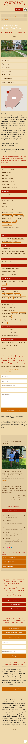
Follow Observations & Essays (14, 632)
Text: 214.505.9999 (6, 371)
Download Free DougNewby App (13, 689)
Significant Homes (8, 702)
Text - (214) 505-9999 (10, 562)
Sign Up (14, 656)
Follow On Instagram (14, 628)
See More (4, 480)
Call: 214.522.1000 (14, 370)
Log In (14, 730)
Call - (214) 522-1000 (10, 557)
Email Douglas (9, 566)
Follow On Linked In (14, 637)
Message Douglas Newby (14, 410)
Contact (18, 9)
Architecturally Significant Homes (12, 700)
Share (13, 36)
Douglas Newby (6, 438)
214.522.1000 (5, 163)
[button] (14, 97)
